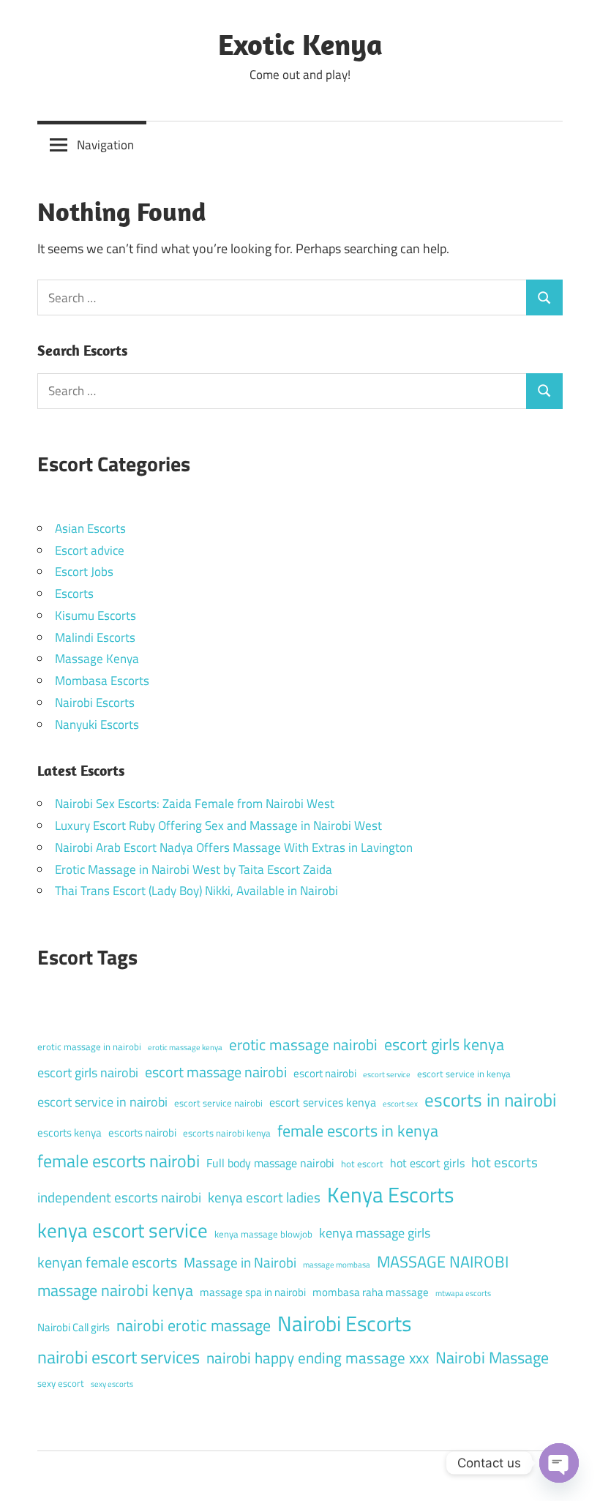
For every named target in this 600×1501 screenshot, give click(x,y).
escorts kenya (69, 1132)
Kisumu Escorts (95, 615)
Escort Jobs (84, 571)
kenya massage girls (374, 1233)
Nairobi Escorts (95, 702)
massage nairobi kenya (115, 1290)
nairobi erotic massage (193, 1325)
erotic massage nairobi (303, 1044)
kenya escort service (122, 1230)
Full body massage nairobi (270, 1163)
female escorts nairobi (118, 1161)
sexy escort (60, 1383)
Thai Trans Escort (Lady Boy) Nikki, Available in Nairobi (196, 890)
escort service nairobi (218, 1103)
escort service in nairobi (102, 1102)
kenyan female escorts (107, 1262)
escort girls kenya (444, 1044)
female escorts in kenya (357, 1130)
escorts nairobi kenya (227, 1133)
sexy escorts (112, 1384)
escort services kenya (322, 1102)
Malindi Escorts (95, 637)
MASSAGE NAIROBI (443, 1261)
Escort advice (89, 550)
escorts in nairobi (490, 1100)
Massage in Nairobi (240, 1262)
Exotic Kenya (300, 44)
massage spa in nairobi (253, 1292)
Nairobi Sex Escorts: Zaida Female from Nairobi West (194, 803)
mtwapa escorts (463, 1293)
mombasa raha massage (370, 1292)
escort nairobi (324, 1073)
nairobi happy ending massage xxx (317, 1357)
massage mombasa (336, 1264)
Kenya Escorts (390, 1194)
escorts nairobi (142, 1132)
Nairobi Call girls (73, 1327)
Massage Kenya (97, 658)
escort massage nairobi (216, 1071)
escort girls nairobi (87, 1072)
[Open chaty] (559, 1463)
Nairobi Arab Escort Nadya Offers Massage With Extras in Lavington (234, 847)
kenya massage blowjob (263, 1234)
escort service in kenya (464, 1073)
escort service (386, 1074)
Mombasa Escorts (102, 680)
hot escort (362, 1163)
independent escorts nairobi (119, 1197)
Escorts (74, 593)
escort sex (400, 1103)
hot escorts (504, 1161)
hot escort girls (427, 1163)
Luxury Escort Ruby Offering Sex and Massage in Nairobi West (218, 825)
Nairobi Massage (492, 1357)
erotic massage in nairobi (89, 1046)
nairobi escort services (118, 1357)
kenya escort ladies (264, 1197)
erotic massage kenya (185, 1047)
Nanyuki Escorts (97, 724)
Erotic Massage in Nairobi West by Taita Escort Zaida (193, 869)
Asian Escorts (90, 528)
